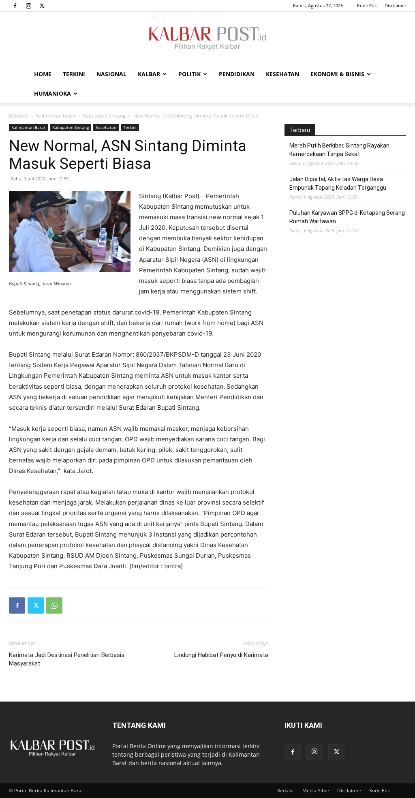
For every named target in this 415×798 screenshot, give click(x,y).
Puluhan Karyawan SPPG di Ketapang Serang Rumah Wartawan (347, 217)
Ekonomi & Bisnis (337, 74)
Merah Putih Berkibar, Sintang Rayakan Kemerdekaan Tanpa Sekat (339, 149)
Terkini (74, 74)
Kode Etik (367, 5)
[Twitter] (42, 5)
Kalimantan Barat (55, 115)
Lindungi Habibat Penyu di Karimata (221, 655)
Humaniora (52, 93)
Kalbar (149, 74)
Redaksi (286, 790)
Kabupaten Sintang (104, 115)
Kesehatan (282, 74)
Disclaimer (395, 5)
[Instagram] (28, 5)
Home (42, 74)
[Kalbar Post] (207, 38)
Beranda (18, 115)
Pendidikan (237, 74)
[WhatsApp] (54, 605)
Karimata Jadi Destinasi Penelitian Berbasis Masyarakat (66, 659)
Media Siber (315, 790)
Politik (189, 74)
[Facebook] (15, 5)
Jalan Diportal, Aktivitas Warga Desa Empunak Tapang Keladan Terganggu (337, 183)
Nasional (111, 74)
